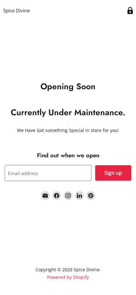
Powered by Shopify (68, 277)
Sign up (113, 172)
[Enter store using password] (130, 10)
